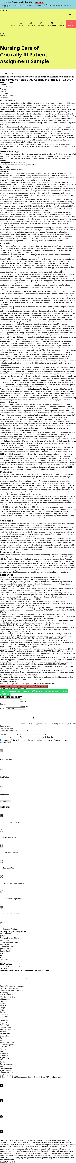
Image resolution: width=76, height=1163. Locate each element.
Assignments (5, 1034)
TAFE (1, 1040)
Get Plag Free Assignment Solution (23, 686)
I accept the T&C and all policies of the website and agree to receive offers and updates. (34, 740)
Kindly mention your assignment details (32, 735)
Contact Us (4, 1016)
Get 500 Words (7, 1162)
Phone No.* (24, 706)
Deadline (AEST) (26, 724)
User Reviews (5, 1014)
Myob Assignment (7, 1070)
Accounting (4, 1060)
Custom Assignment (7, 1044)
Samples (3, 1008)
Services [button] (21, 25)
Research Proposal (7, 1042)
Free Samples (31, 25)
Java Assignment (6, 1068)
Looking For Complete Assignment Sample (34, 692)
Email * (23, 702)
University (41, 25)
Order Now (19, 990)
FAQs (2, 1010)
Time (2, 726)
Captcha (3, 735)
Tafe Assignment (6, 1066)
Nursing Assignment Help (31, 679)
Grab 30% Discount (9, 989)
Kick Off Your (22, 2)
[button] (61, 23)
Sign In (5, 7)
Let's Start (4, 960)
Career (2, 1012)
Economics (4, 1055)
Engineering (4, 1057)
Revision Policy (5, 1027)
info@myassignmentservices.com (60, 5)
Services (3, 1005)
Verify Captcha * (48, 737)
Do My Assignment (7, 1064)
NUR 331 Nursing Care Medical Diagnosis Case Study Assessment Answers (28, 683)
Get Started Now (5, 742)
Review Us (4, 1021)
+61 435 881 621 (37, 5)
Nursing (3, 1049)
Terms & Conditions (7, 1029)
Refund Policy (5, 1025)
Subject (3, 708)
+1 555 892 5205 (15, 5)
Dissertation (4, 1036)
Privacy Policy (5, 1023)
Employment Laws (7, 1075)
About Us (3, 1018)
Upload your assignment (6, 728)
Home (2, 1003)
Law (1, 1051)
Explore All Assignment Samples (12, 986)
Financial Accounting (7, 1073)
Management (5, 1053)
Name (22, 699)
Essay (2, 1038)
